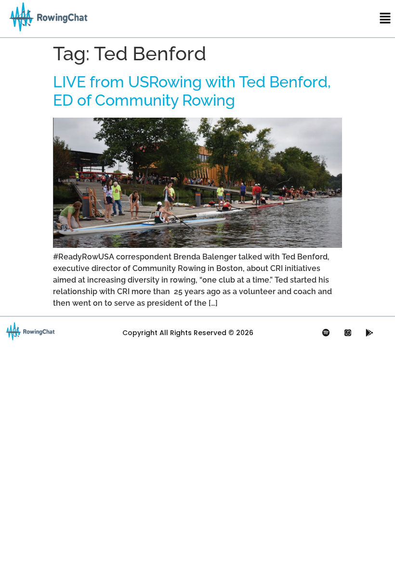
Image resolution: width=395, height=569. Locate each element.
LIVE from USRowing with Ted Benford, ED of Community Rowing (192, 91)
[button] (385, 18)
